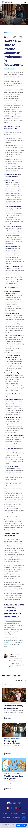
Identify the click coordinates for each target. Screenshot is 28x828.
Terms (4, 817)
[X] (20, 808)
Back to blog (8, 32)
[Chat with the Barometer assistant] (24, 818)
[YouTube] (16, 808)
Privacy (9, 817)
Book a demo (21, 825)
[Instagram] (8, 808)
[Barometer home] (7, 2)
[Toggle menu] (25, 2)
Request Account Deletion (19, 817)
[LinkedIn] (12, 808)
